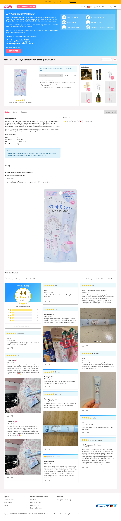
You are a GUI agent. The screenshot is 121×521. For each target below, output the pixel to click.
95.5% (67, 121)
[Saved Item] (115, 6)
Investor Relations (35, 502)
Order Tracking (8, 502)
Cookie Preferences (79, 514)
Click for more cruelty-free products (62, 87)
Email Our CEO (34, 505)
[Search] (108, 6)
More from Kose (106, 59)
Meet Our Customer (36, 508)
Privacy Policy (69, 514)
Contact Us (7, 505)
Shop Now (73, 2)
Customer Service (9, 500)
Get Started (13, 51)
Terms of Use (59, 514)
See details (46, 85)
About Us (33, 500)
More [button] (58, 126)
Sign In (72, 68)
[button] (25, 142)
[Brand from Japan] (115, 59)
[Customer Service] (111, 6)
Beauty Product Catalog (64, 500)
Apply (41, 70)
